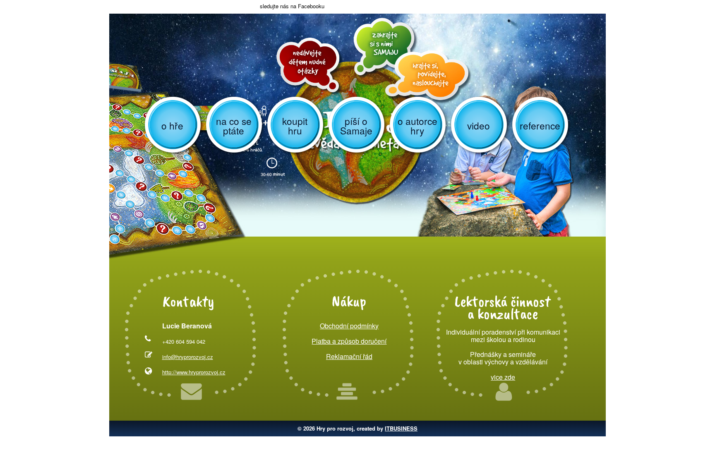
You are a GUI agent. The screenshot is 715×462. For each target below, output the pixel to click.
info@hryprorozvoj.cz (187, 357)
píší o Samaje (356, 125)
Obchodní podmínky (349, 325)
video (478, 125)
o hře (172, 125)
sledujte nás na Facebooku (291, 6)
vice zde (503, 377)
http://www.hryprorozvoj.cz (194, 372)
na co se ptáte (234, 125)
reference (540, 125)
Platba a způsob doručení (349, 341)
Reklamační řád (349, 356)
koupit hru (294, 125)
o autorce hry (417, 125)
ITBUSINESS (401, 428)
